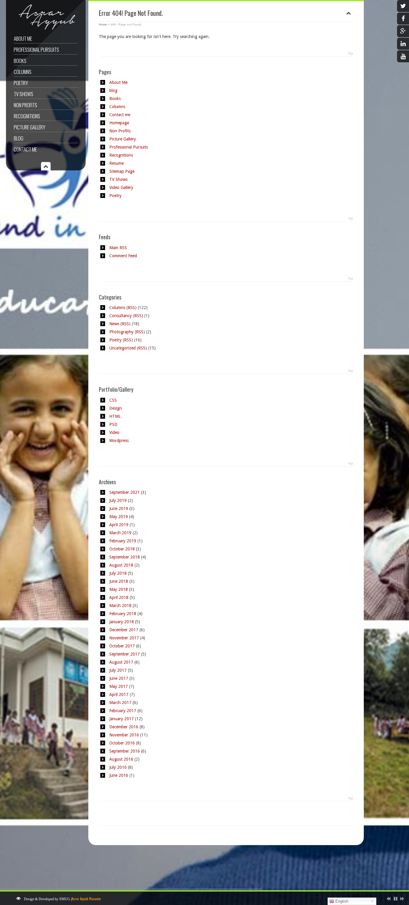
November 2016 (124, 735)
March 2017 (120, 702)
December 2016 (123, 726)
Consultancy (120, 315)
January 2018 (121, 621)
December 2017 (123, 629)
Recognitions (27, 116)
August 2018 (121, 565)
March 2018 (120, 605)
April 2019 (118, 524)
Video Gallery (121, 187)
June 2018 (118, 581)
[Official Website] (45, 29)
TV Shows (23, 94)
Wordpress (119, 440)
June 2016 (118, 775)
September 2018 (124, 557)
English (341, 901)
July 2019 (118, 500)
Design (115, 408)
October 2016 (122, 743)
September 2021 (124, 492)
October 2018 (122, 549)
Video (114, 432)
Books (20, 60)
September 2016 (124, 751)
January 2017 (121, 718)
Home (103, 24)
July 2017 (118, 670)
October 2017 (122, 646)
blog (113, 90)
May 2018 (118, 589)
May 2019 (118, 516)
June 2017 (118, 678)
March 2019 (120, 532)
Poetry (21, 83)
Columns (22, 71)
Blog (18, 138)
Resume (116, 163)
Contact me (25, 149)
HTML (115, 416)
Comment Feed (123, 255)
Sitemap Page (121, 171)
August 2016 (121, 759)
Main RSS (118, 247)
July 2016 (118, 767)
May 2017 (118, 686)
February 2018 (122, 613)
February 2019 (122, 540)
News (114, 323)
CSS (113, 400)
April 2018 (118, 597)
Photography (121, 331)
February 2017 (122, 710)
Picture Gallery (29, 127)
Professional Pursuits (36, 49)
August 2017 (121, 662)
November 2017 (124, 637)
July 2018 (118, 573)
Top (350, 53)
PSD (113, 424)
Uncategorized (122, 348)
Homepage (119, 122)
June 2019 (118, 508)
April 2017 (118, 694)
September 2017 (124, 654)
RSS (131, 307)
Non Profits (25, 105)
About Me (23, 38)
